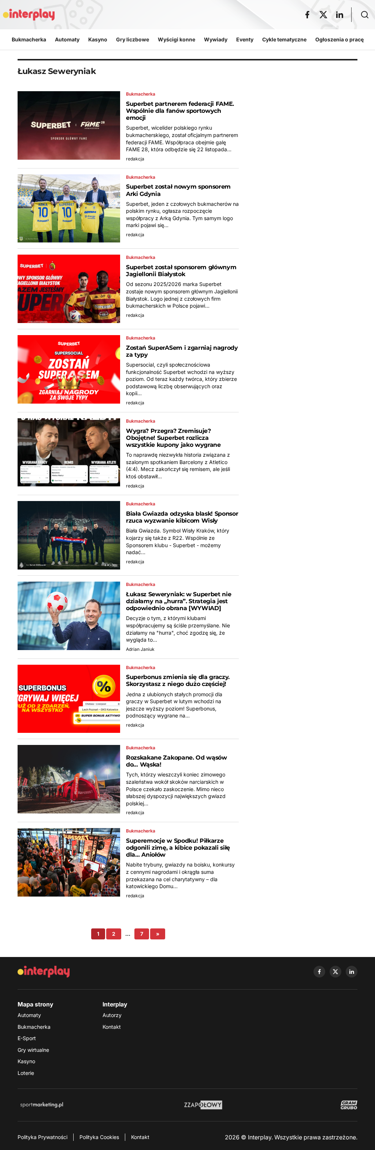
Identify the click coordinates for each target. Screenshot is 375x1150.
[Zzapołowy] (203, 1105)
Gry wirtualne (33, 1050)
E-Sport (27, 1038)
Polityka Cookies (99, 1137)
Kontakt (112, 1027)
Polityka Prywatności (42, 1137)
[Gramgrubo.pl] (349, 1105)
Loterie (26, 1073)
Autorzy (112, 1015)
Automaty (29, 1015)
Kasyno (26, 1061)
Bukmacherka (34, 1027)
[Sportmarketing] (42, 1105)
